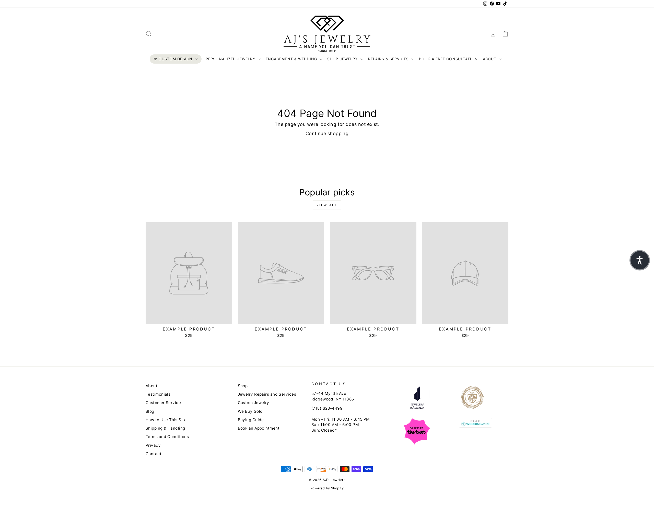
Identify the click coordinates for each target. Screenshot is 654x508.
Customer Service (163, 402)
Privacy (153, 445)
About (490, 59)
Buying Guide (251, 419)
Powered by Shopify (327, 488)
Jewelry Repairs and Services (267, 394)
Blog (150, 411)
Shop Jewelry (343, 59)
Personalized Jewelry (231, 59)
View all (327, 205)
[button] (639, 260)
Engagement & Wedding (292, 59)
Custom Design (175, 59)
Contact (153, 453)
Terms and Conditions (167, 436)
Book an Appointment (259, 428)
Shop (243, 385)
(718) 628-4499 (327, 408)
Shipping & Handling (165, 428)
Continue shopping (327, 133)
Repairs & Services (389, 59)
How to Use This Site (166, 419)
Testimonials (158, 394)
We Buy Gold (250, 411)
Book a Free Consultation (448, 59)
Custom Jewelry (253, 402)
